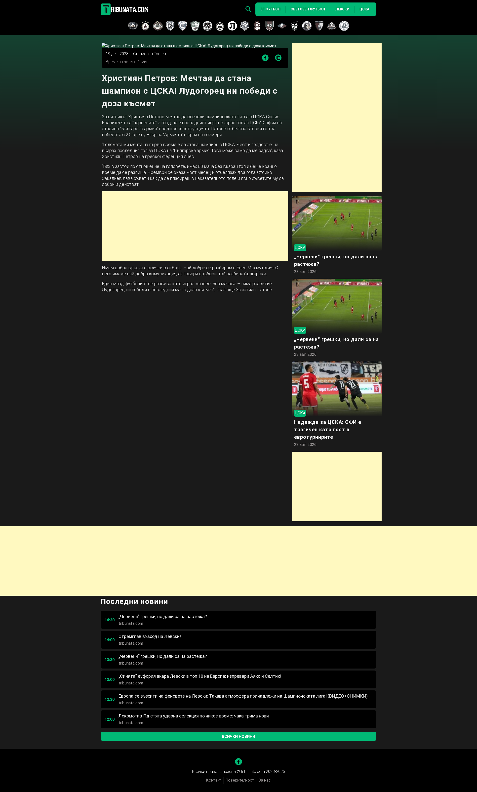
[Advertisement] (195, 226)
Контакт (213, 780)
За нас (264, 780)
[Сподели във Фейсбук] (265, 57)
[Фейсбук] (238, 762)
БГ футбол (270, 9)
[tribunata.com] (125, 9)
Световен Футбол (308, 9)
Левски (342, 9)
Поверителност (240, 780)
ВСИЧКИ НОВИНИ (238, 736)
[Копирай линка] (278, 58)
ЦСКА (364, 9)
